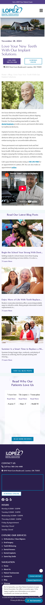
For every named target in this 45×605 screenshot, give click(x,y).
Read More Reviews (22, 439)
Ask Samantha (34, 601)
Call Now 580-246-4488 (12, 61)
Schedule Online (33, 61)
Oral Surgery (8, 542)
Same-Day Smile (10, 556)
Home (4, 74)
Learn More (7, 261)
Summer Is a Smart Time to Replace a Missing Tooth (22, 349)
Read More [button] (11, 399)
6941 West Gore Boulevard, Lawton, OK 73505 (23, 67)
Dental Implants (10, 553)
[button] (3, 499)
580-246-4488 (34, 162)
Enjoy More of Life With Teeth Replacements (22, 299)
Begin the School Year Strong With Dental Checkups (22, 252)
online (14, 167)
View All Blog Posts (22, 371)
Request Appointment (34, 580)
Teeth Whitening (10, 546)
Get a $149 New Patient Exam (22, 2)
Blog (10, 74)
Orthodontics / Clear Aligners (14, 539)
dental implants (8, 124)
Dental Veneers (9, 549)
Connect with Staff (35, 576)
